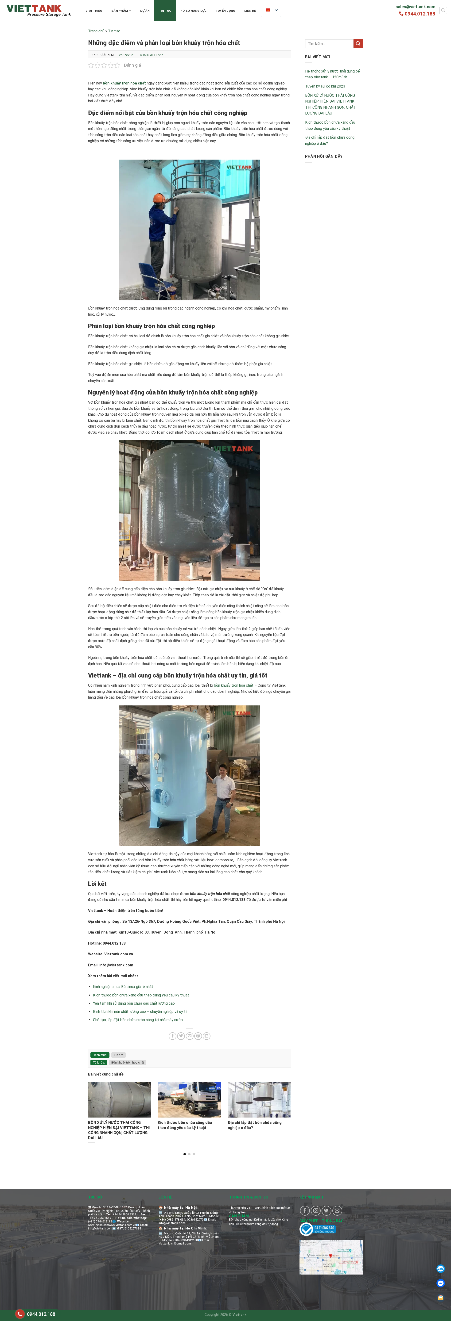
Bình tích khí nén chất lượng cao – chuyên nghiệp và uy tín (140, 1011)
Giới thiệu (94, 10)
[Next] (284, 1108)
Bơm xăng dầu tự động (263, 1224)
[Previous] (94, 1108)
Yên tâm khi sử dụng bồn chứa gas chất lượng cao (134, 1003)
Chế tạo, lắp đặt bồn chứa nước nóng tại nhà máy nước (138, 1020)
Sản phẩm (119, 10)
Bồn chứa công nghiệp (243, 1219)
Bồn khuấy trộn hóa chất (127, 1062)
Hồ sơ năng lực (193, 10)
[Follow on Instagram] (316, 1211)
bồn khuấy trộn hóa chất (233, 685)
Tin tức (165, 10)
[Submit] (358, 43)
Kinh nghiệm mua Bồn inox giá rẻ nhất (123, 986)
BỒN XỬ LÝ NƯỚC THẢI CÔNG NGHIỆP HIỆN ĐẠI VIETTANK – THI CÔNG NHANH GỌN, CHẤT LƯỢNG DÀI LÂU (331, 104)
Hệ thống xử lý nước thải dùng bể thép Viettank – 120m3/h (332, 74)
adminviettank (151, 55)
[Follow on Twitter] (326, 1211)
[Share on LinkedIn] (206, 1036)
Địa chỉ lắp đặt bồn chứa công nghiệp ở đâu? (329, 140)
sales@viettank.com (415, 6)
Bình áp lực (265, 1219)
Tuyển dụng (225, 10)
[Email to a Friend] (190, 1036)
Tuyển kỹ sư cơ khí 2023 (325, 86)
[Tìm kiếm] (443, 10)
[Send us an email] (337, 1211)
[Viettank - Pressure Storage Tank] (39, 10)
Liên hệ (250, 10)
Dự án (145, 10)
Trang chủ (96, 31)
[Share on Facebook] (172, 1036)
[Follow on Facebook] (305, 1211)
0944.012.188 (420, 14)
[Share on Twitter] (181, 1036)
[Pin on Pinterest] (198, 1036)
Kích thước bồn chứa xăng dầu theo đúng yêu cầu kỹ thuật (141, 995)
